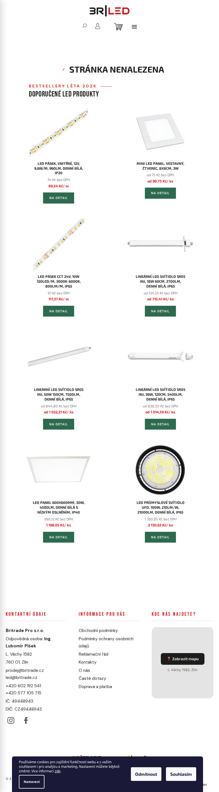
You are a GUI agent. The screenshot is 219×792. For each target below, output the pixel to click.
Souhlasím (181, 774)
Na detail (58, 198)
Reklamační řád (93, 654)
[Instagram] (11, 719)
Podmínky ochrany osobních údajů (106, 642)
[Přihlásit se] (97, 26)
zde (57, 771)
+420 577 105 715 (23, 693)
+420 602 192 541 (23, 686)
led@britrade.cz (21, 677)
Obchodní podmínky (98, 630)
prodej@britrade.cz (25, 670)
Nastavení (32, 781)
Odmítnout (146, 774)
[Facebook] (26, 719)
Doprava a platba (95, 687)
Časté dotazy (92, 678)
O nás (84, 670)
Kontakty (87, 662)
